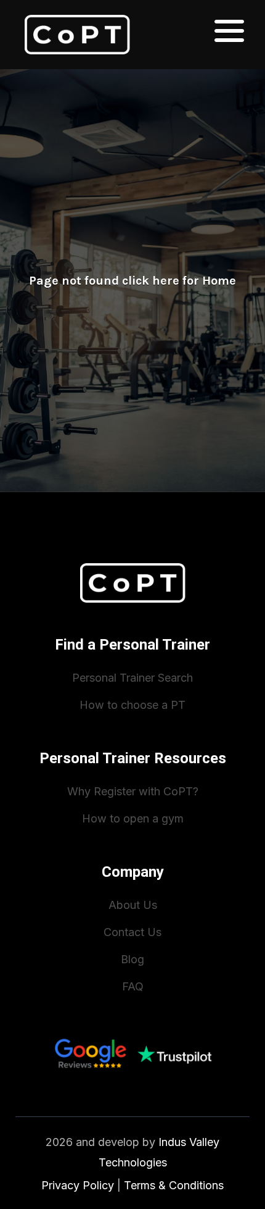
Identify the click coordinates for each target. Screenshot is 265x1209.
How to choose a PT (133, 704)
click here (150, 281)
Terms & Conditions (174, 1185)
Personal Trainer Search (132, 677)
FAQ (133, 986)
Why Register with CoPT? (132, 791)
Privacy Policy (77, 1185)
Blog (132, 959)
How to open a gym (133, 818)
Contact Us (132, 932)
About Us (132, 904)
